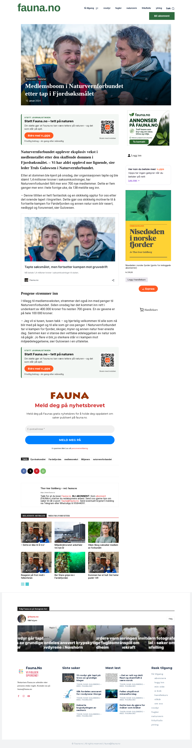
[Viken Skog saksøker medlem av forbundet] (103, 532)
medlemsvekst (71, 459)
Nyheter (42, 79)
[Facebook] (24, 471)
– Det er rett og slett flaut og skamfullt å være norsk (131, 678)
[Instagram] (23, 696)
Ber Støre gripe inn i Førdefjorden (65, 576)
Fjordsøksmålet (38, 459)
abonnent (101, 496)
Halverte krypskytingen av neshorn (86, 708)
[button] (170, 8)
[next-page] (27, 584)
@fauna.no (33, 616)
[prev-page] (22, 584)
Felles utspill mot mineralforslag (129, 692)
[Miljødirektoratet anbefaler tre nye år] (70, 532)
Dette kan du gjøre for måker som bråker (132, 706)
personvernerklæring (80, 448)
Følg (170, 619)
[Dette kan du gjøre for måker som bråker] (111, 707)
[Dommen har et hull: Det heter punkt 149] (103, 562)
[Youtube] (29, 696)
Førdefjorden (55, 459)
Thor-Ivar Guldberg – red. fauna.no (58, 488)
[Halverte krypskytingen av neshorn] (68, 707)
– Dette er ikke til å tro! (32, 545)
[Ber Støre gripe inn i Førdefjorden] (70, 562)
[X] (30, 471)
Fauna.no (66, 496)
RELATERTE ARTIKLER (34, 516)
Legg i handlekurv (137, 279)
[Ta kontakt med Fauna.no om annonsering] (138, 141)
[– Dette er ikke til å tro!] (36, 532)
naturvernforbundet (102, 459)
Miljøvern (85, 459)
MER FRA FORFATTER (59, 516)
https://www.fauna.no (47, 493)
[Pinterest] (36, 471)
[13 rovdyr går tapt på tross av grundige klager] (68, 677)
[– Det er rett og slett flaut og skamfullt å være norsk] (111, 677)
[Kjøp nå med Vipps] (148, 288)
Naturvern (31, 79)
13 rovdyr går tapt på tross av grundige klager (88, 678)
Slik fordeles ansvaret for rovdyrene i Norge (88, 692)
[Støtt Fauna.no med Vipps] (107, 127)
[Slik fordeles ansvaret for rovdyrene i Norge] (68, 694)
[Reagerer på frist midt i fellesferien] (36, 562)
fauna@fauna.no (70, 500)
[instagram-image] (30, 638)
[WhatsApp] (43, 471)
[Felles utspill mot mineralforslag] (111, 694)
